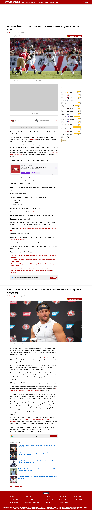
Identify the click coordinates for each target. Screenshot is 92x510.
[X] (83, 2)
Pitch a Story (29, 499)
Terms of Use (62, 499)
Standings (40, 2)
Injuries (52, 2)
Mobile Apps (77, 496)
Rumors (28, 2)
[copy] (19, 36)
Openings (28, 496)
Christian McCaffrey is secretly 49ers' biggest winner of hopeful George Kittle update (33, 264)
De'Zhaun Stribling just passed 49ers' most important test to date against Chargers (33, 256)
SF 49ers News (18, 486)
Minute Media (10, 505)
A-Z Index (47, 502)
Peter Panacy (13, 32)
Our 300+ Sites (63, 496)
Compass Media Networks (17, 239)
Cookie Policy (78, 499)
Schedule (33, 2)
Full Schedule (65, 140)
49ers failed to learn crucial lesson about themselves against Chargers (32, 268)
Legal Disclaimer (15, 502)
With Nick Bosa (45, 358)
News (22, 2)
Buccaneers (33, 139)
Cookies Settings (63, 502)
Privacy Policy (49, 499)
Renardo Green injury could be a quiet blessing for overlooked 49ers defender (32, 271)
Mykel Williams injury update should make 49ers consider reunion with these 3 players (33, 260)
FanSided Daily (14, 499)
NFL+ (11, 243)
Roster (46, 2)
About (12, 496)
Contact (47, 496)
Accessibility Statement (32, 502)
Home (11, 486)
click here (35, 212)
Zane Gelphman (14, 296)
